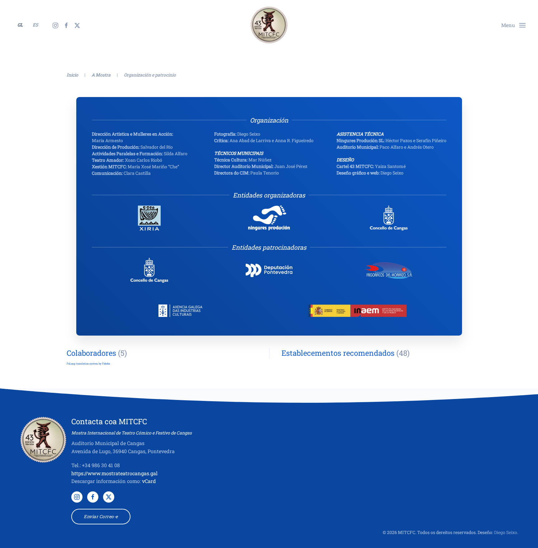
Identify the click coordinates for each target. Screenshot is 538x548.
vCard (149, 481)
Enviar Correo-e (101, 516)
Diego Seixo (505, 532)
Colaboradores (91, 353)
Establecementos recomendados (337, 353)
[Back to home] (269, 25)
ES (35, 25)
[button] (513, 24)
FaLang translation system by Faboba (88, 363)
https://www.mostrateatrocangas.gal (114, 473)
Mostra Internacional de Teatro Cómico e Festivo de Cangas (131, 433)
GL (20, 25)
